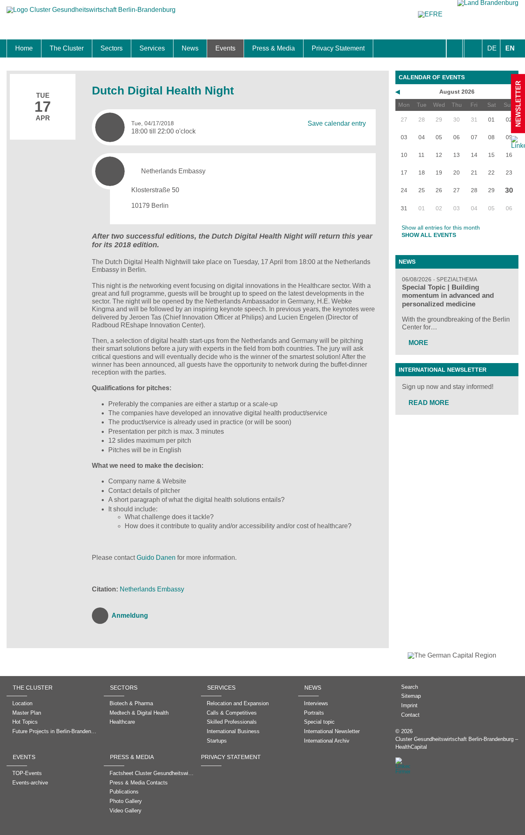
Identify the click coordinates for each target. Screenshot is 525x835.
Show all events (429, 235)
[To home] (91, 13)
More (418, 342)
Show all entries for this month (441, 227)
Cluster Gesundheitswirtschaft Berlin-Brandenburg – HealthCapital (456, 743)
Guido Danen (157, 557)
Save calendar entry (337, 123)
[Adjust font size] (473, 48)
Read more (429, 402)
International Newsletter (442, 369)
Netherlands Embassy (152, 589)
